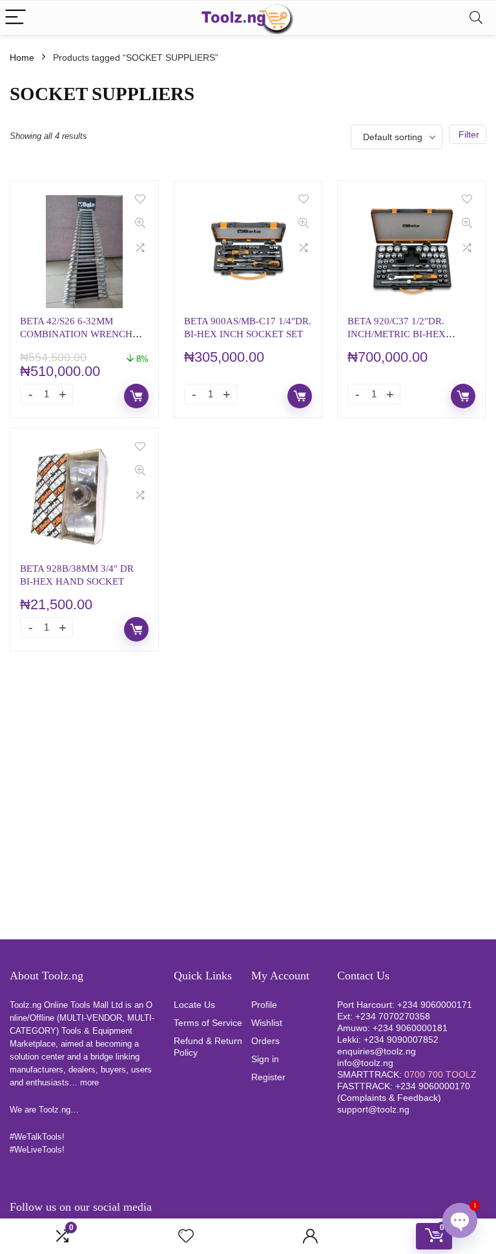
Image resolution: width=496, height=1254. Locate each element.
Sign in (265, 1059)
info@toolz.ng (365, 1063)
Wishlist (266, 1023)
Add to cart (136, 396)
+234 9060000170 (432, 1086)
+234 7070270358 (392, 1016)
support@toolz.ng (373, 1109)
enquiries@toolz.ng (376, 1051)
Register (268, 1077)
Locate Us (194, 1004)
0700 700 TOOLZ (440, 1074)
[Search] (475, 18)
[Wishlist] (186, 1236)
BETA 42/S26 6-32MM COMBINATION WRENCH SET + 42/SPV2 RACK (76, 333)
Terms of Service (208, 1023)
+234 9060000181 (410, 1028)
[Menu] (15, 18)
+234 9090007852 (401, 1039)
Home (22, 57)
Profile (264, 1004)
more (89, 1082)
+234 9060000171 (434, 1004)
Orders (265, 1041)
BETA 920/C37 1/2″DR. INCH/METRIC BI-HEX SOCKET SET (396, 333)
